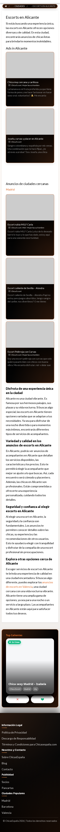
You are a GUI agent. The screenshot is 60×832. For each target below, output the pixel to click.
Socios (5, 782)
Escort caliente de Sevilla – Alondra (26, 288)
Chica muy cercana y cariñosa (23, 82)
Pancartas (8, 788)
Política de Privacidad (14, 732)
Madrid (10, 189)
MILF (24, 228)
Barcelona (7, 806)
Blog (4, 763)
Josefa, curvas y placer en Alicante (25, 138)
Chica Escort (16, 85)
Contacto (7, 769)
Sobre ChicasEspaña (13, 757)
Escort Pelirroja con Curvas (22, 351)
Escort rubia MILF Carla (20, 224)
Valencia (6, 812)
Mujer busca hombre (30, 85)
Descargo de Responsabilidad (19, 738)
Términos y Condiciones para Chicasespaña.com (29, 744)
